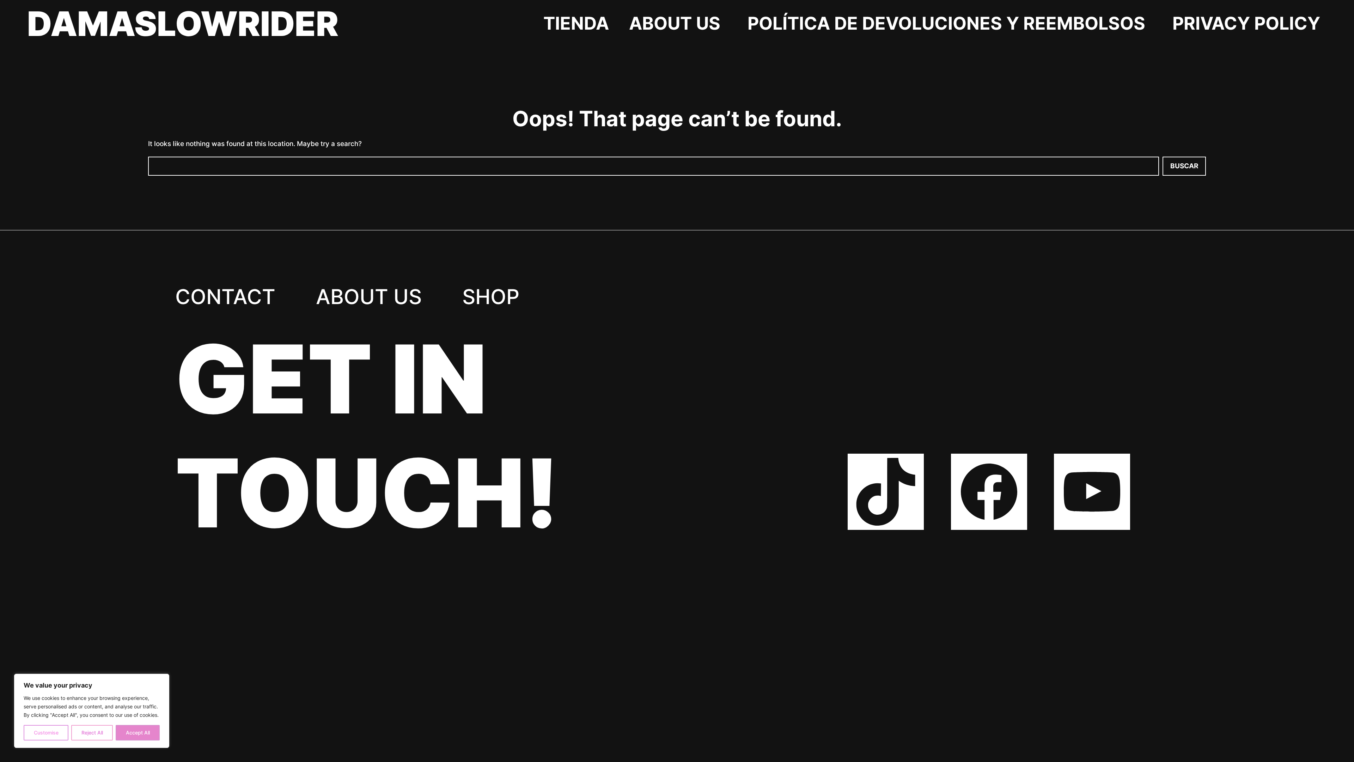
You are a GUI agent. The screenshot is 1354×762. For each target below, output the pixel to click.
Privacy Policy (1246, 23)
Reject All (92, 733)
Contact (225, 296)
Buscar (1184, 166)
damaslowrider (182, 24)
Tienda (576, 23)
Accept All (138, 733)
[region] (91, 711)
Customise (46, 733)
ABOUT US (674, 23)
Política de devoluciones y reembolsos (946, 23)
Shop (490, 296)
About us (369, 296)
